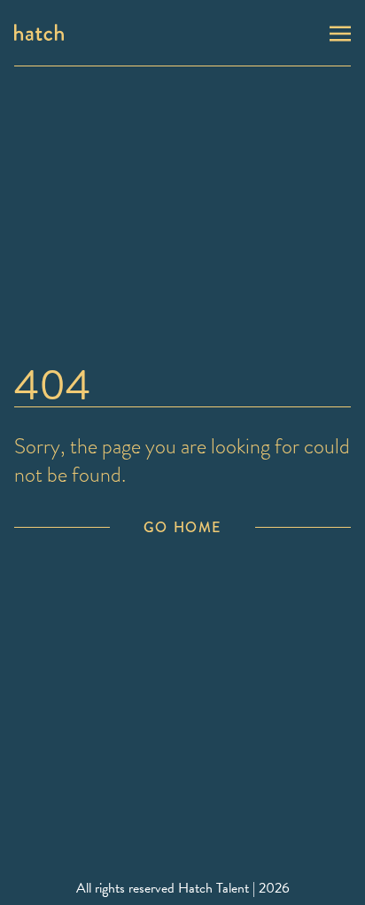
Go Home (182, 527)
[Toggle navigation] (340, 32)
